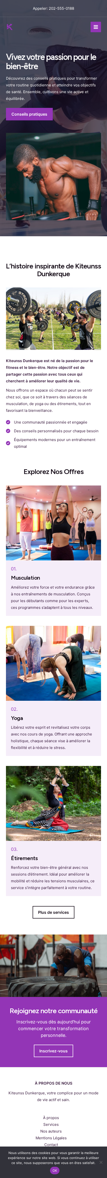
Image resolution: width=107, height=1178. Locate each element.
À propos (51, 1117)
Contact (51, 1144)
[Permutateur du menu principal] (96, 27)
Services (51, 1124)
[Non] (100, 1162)
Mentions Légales (51, 1138)
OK (55, 1171)
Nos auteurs (51, 1131)
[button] (53, 912)
